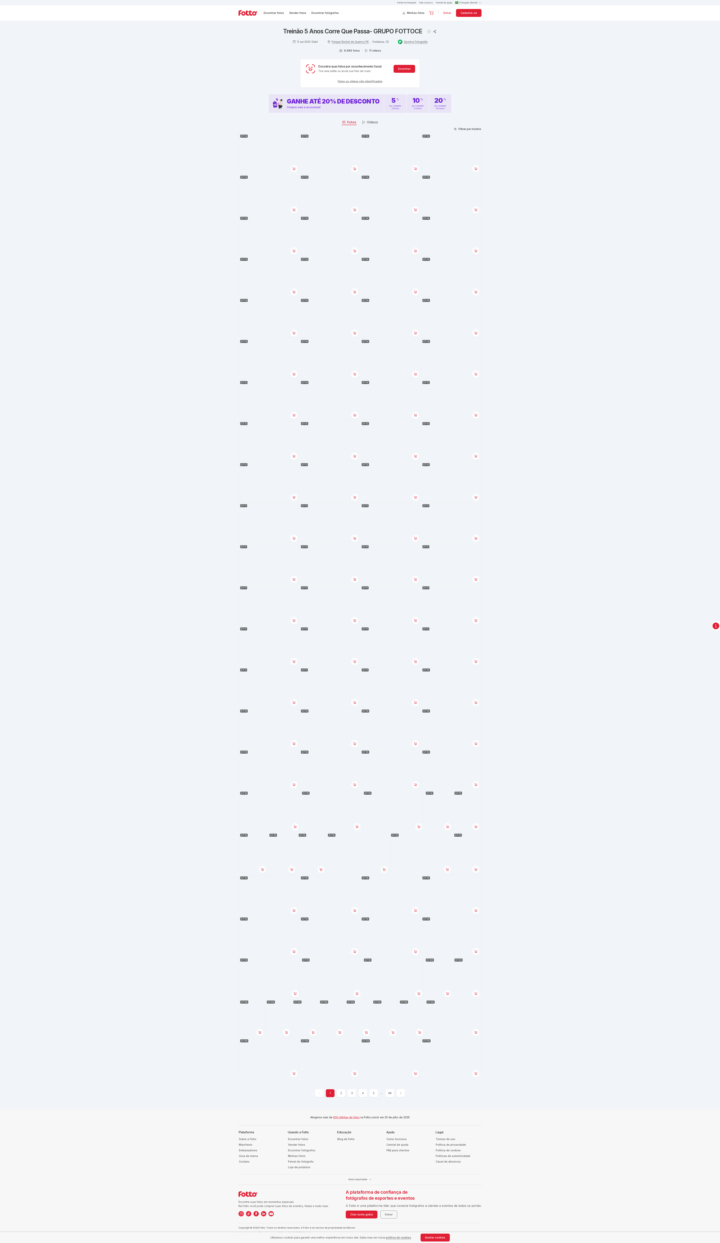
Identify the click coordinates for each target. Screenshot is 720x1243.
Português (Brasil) (468, 2)
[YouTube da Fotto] (271, 1213)
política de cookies (398, 1237)
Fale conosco (426, 2)
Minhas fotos (415, 12)
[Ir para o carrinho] (431, 13)
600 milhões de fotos (346, 1117)
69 (390, 1093)
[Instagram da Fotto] (241, 1213)
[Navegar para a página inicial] (250, 13)
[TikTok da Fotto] (248, 1213)
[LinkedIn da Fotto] (263, 1213)
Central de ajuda (444, 2)
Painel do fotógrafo (406, 2)
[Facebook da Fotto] (256, 1213)
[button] (431, 13)
